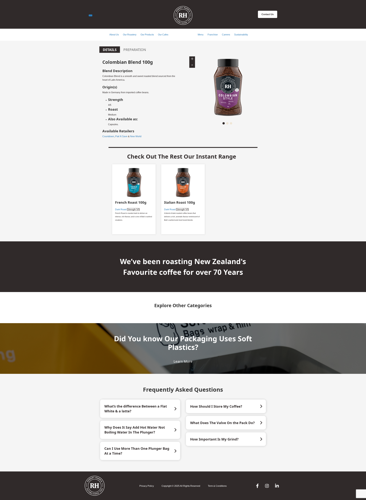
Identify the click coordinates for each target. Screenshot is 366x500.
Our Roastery (129, 34)
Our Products (147, 34)
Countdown (108, 136)
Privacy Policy (146, 486)
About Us (114, 34)
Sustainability (241, 34)
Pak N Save (121, 136)
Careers (226, 34)
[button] (223, 123)
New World (135, 136)
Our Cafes (163, 34)
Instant (206, 156)
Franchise (213, 34)
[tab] (109, 49)
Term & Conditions (217, 486)
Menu (200, 34)
